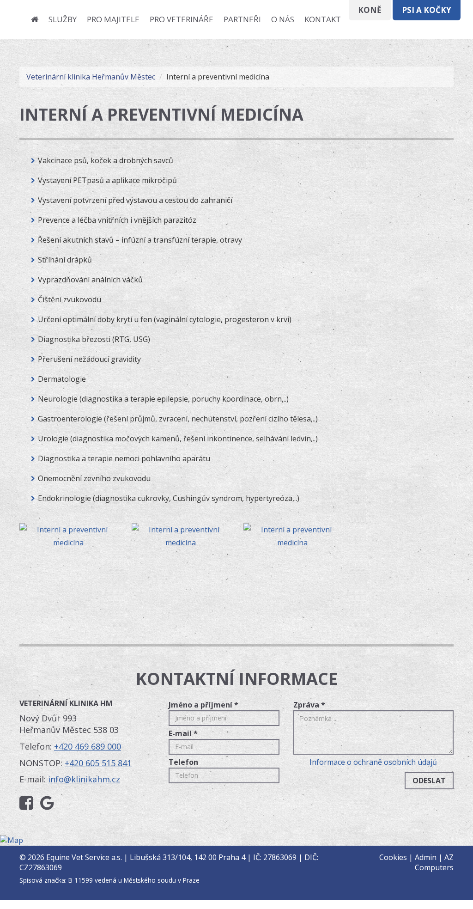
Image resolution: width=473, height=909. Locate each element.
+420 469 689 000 (87, 746)
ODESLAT (429, 780)
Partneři (242, 19)
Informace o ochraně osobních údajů (373, 762)
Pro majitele (113, 19)
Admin (426, 857)
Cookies (393, 857)
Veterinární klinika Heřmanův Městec (90, 77)
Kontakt (322, 19)
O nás (282, 19)
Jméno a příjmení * (203, 705)
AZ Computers (434, 862)
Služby (63, 19)
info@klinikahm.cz (84, 779)
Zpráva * (309, 705)
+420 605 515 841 (98, 763)
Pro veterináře (181, 19)
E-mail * (183, 733)
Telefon (183, 762)
